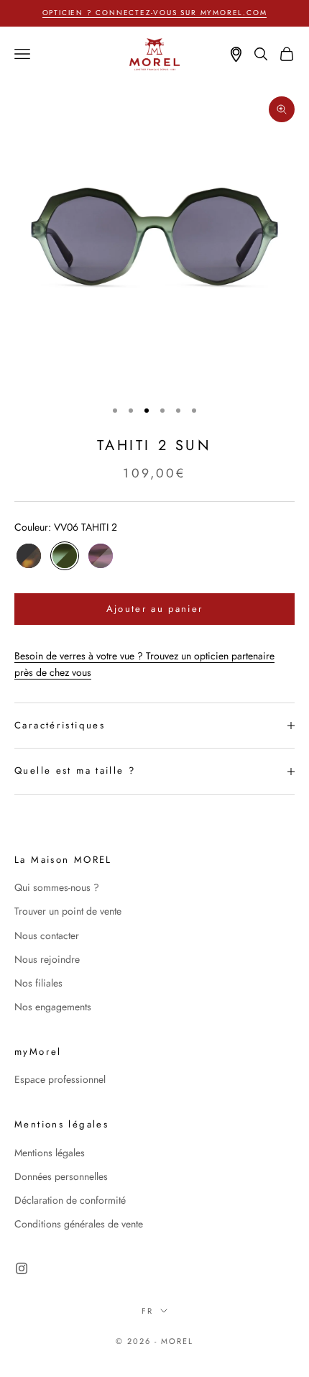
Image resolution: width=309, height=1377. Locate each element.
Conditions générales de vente (78, 1224)
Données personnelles (61, 1176)
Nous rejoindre (47, 959)
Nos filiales (38, 983)
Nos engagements (52, 1006)
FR (147, 1311)
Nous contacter (46, 935)
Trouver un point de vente (67, 911)
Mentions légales (49, 1152)
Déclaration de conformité (70, 1200)
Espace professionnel (60, 1079)
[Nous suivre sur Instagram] (21, 1268)
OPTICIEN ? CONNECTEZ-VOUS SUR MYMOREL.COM (154, 12)
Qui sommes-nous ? (56, 887)
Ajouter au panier (154, 609)
